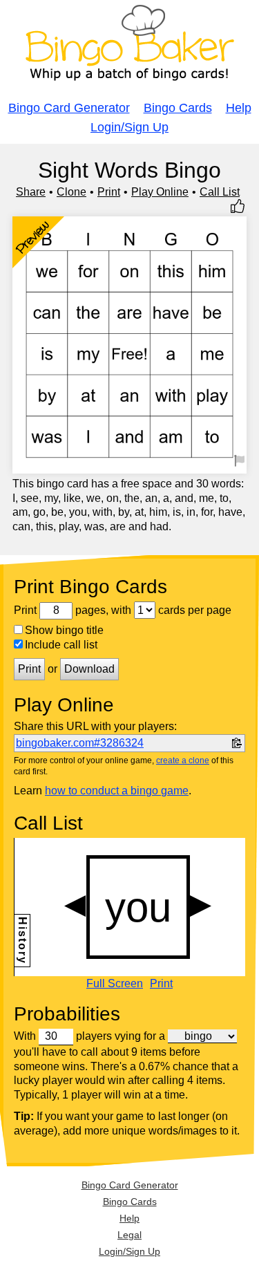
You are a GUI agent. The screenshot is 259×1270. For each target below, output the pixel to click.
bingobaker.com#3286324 (80, 743)
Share (31, 192)
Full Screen (114, 983)
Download (89, 669)
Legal (129, 1235)
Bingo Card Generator (69, 108)
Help (238, 108)
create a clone (182, 760)
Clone (71, 192)
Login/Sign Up (129, 127)
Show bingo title (64, 630)
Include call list (61, 645)
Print (108, 192)
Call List (220, 192)
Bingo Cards (178, 108)
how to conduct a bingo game (117, 790)
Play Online (160, 192)
